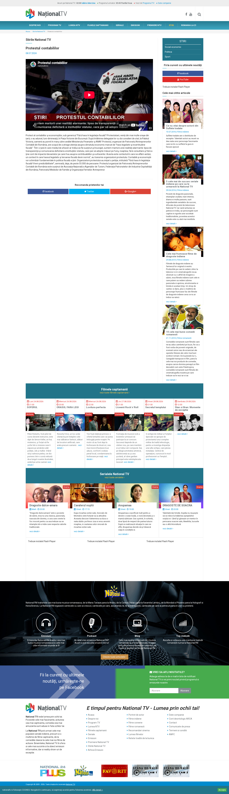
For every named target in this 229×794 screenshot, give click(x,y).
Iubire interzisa (88, 3)
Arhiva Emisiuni (95, 750)
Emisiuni (46, 636)
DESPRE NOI (35, 25)
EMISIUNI (135, 25)
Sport (167, 56)
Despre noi (93, 718)
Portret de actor (136, 715)
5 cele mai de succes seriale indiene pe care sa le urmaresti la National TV (182, 184)
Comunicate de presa (179, 726)
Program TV (94, 722)
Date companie (164, 3)
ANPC (172, 734)
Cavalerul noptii (84, 505)
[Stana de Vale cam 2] (176, 771)
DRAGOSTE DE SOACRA (177, 505)
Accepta (222, 790)
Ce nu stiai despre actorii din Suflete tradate (182, 127)
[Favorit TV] (114, 771)
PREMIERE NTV (154, 25)
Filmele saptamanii (97, 730)
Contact (173, 722)
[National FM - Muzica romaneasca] (83, 771)
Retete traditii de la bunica (141, 738)
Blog (137, 636)
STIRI (171, 25)
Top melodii (183, 636)
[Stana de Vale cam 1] (145, 771)
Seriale (91, 734)
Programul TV (148, 3)
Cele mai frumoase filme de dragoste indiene (181, 255)
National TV (70, 784)
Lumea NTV (94, 726)
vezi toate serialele (114, 477)
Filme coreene (135, 722)
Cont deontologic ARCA (180, 718)
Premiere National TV (98, 742)
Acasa (28, 31)
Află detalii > (97, 790)
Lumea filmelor (136, 734)
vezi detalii (171, 151)
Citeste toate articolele (114, 657)
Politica (168, 52)
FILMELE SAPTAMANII (97, 25)
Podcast (91, 636)
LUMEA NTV (74, 25)
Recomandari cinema (139, 730)
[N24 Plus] (53, 771)
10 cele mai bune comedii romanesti (180, 333)
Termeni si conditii (178, 730)
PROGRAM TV (54, 25)
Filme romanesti (184, 338)
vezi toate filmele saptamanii (114, 392)
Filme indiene (183, 132)
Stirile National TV (39, 31)
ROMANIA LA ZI (188, 25)
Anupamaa (124, 505)
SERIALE (120, 25)
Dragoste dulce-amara (43, 505)
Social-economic (173, 47)
